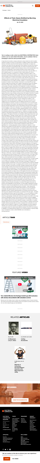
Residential (14, 426)
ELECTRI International (25, 441)
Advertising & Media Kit (7, 439)
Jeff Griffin (24, 336)
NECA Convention (24, 438)
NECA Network (23, 443)
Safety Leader (23, 421)
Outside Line (14, 424)
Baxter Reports (32, 426)
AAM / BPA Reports (33, 430)
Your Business (14, 428)
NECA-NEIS (23, 440)
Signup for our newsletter (20, 400)
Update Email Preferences (8, 438)
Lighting (13, 423)
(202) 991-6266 (6, 427)
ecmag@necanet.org (7, 429)
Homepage (4, 10)
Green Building (15, 419)
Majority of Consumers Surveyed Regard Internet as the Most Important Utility (19, 368)
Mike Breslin (18, 361)
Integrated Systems (15, 421)
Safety (13, 427)
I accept (7, 458)
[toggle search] (32, 5)
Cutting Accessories (24, 339)
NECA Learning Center (25, 439)
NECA (22, 436)
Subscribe (37, 5)
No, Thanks (15, 458)
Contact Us (5, 440)
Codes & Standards (15, 418)
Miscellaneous (6, 222)
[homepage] (8, 5)
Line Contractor (24, 422)
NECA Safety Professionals (26, 444)
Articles (9, 10)
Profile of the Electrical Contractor (32, 424)
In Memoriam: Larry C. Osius (12, 339)
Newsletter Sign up (6, 441)
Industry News (15, 422)
